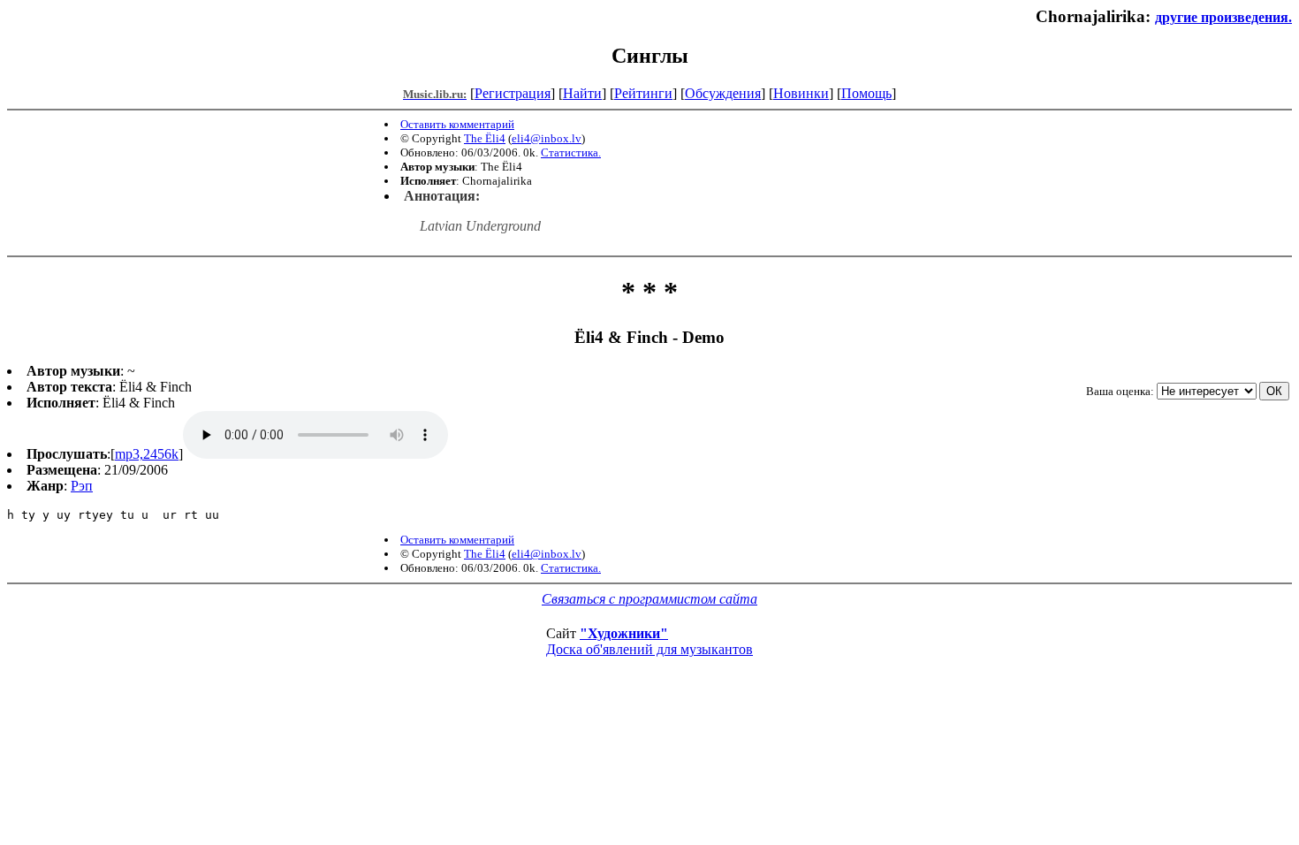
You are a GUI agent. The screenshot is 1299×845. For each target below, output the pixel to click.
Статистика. (571, 152)
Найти (582, 93)
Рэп (82, 485)
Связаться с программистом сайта (649, 598)
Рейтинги (643, 93)
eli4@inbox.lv (546, 138)
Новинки (801, 93)
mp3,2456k (147, 453)
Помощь (866, 93)
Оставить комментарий (457, 124)
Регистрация (513, 93)
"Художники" (624, 633)
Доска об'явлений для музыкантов (649, 649)
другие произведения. (1223, 17)
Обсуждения (723, 93)
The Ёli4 (484, 138)
